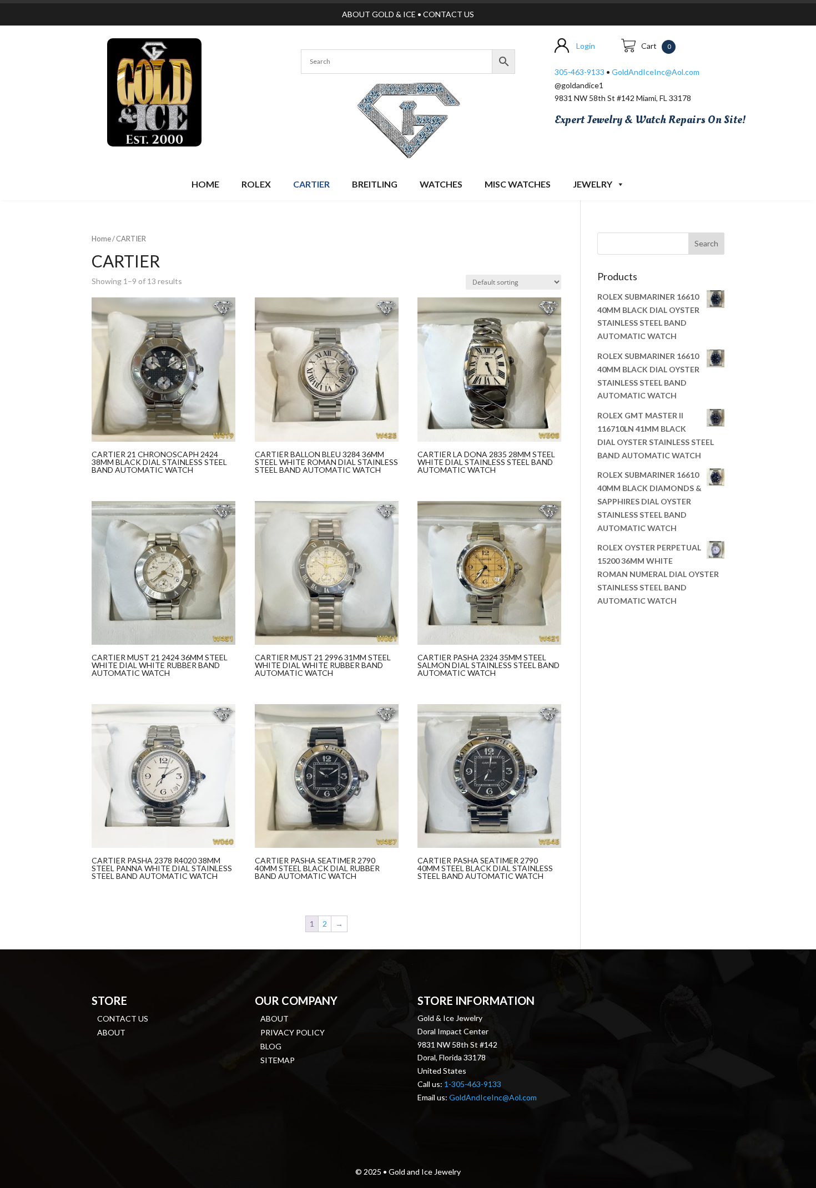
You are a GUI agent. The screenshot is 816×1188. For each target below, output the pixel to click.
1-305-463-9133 (472, 1084)
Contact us (122, 1018)
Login (585, 45)
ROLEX (256, 184)
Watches (441, 184)
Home (205, 184)
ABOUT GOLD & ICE (379, 14)
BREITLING (374, 184)
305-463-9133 (580, 72)
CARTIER (311, 184)
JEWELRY (592, 184)
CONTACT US (448, 14)
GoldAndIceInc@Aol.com (655, 72)
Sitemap (277, 1060)
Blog (270, 1046)
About (111, 1032)
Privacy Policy (292, 1032)
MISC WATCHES (518, 184)
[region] (408, 118)
